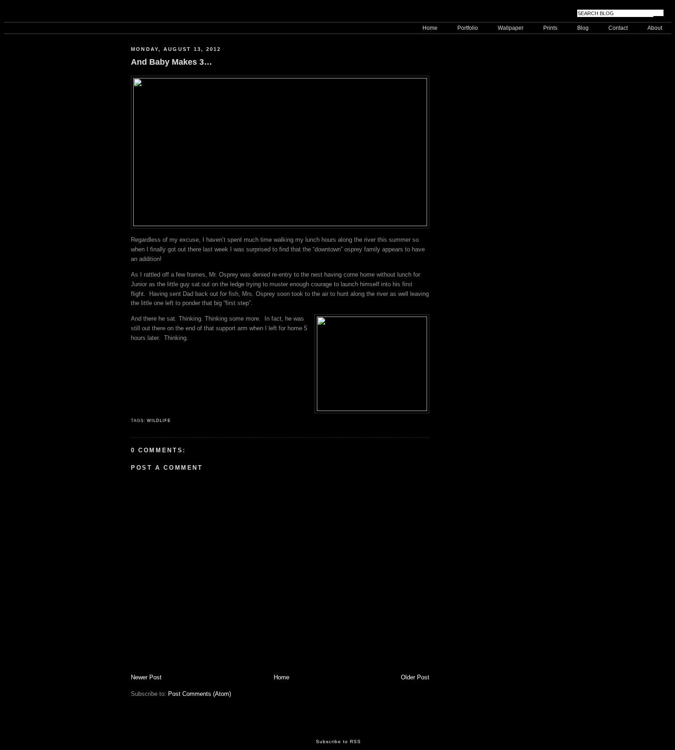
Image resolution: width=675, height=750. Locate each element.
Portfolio (467, 28)
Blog (583, 28)
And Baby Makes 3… (171, 62)
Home (430, 28)
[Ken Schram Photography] (50, 13)
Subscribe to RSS (338, 741)
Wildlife (158, 420)
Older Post (415, 677)
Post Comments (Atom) (199, 693)
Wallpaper (510, 28)
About (654, 28)
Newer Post (146, 677)
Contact (618, 28)
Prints (550, 28)
